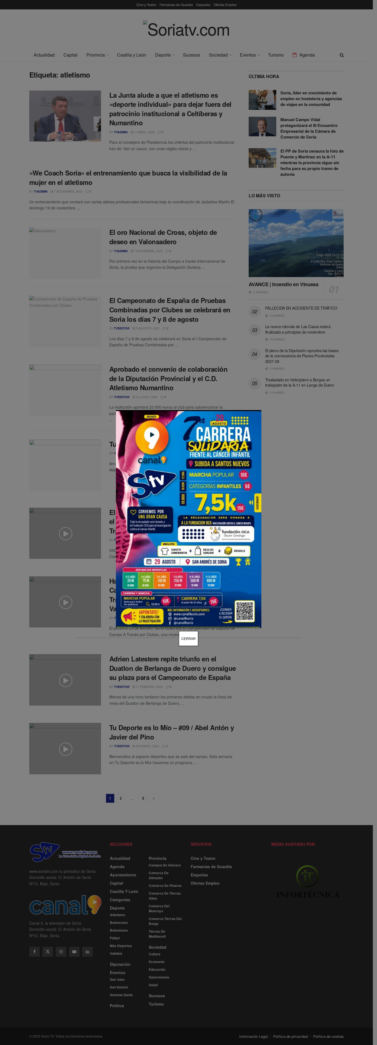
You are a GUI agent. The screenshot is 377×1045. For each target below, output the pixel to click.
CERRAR (188, 638)
